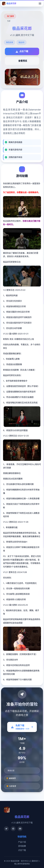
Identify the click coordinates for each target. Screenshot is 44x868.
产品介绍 (22, 842)
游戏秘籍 (22, 846)
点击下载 (22, 850)
